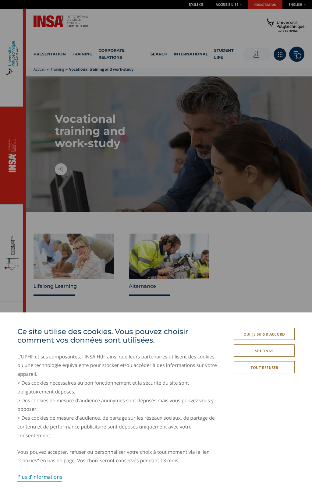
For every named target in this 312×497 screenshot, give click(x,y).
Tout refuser (264, 367)
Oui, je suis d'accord (264, 334)
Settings (264, 351)
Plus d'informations (39, 477)
